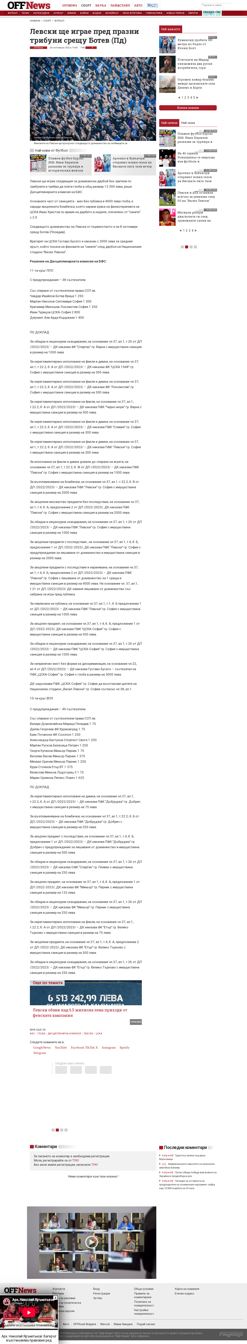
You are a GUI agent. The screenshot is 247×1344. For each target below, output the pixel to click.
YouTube (60, 1047)
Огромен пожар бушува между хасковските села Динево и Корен (196, 83)
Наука (100, 5)
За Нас (97, 1298)
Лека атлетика (132, 13)
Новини (35, 20)
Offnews (69, 5)
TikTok (90, 1047)
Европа (193, 13)
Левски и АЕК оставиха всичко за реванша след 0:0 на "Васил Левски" (196, 197)
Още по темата (48, 982)
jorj (164, 1163)
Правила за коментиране (142, 1295)
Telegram (39, 1053)
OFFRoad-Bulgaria (84, 1324)
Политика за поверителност (144, 1303)
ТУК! (94, 1165)
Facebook (77, 1047)
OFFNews (38, 47)
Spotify (124, 1047)
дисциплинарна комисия (64, 1033)
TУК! (75, 1160)
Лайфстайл (120, 5)
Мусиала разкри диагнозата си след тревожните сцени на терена (194, 218)
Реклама (58, 1293)
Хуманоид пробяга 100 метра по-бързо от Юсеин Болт (195, 44)
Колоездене (41, 13)
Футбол (13, 13)
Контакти (58, 1289)
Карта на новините (187, 1289)
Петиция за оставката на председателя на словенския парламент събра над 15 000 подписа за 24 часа (187, 1184)
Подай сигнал (146, 1324)
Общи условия (143, 1289)
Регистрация (101, 1293)
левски (88, 1033)
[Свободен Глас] (212, 14)
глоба (41, 1033)
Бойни (84, 13)
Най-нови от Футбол (51, 150)
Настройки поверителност (144, 1311)
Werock (105, 1324)
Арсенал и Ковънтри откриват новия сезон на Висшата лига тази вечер (132, 162)
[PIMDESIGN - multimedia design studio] (229, 1336)
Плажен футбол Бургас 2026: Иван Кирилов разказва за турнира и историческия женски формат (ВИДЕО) (66, 166)
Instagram (108, 1047)
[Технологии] (152, 6)
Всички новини (188, 108)
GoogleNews (41, 1047)
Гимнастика (154, 13)
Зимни (71, 13)
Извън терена (175, 13)
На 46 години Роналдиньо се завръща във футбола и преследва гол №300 (196, 159)
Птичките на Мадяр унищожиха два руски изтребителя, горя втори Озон (195, 66)
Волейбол (111, 13)
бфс (32, 1033)
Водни (97, 13)
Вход (96, 1289)
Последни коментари (185, 1147)
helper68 (167, 1155)
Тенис (25, 13)
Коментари (46, 1146)
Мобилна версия (63, 1311)
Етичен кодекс (184, 1293)
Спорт (86, 5)
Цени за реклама (63, 1298)
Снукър (58, 13)
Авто (138, 5)
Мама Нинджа (123, 1324)
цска (99, 1033)
